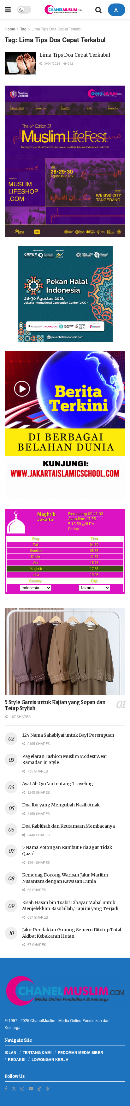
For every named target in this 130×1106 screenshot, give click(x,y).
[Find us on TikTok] (39, 1088)
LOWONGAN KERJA (50, 1059)
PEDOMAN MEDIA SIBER (80, 1052)
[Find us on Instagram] (22, 1088)
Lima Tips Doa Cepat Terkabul (58, 28)
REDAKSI (16, 1059)
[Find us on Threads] (48, 1088)
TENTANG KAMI (37, 1052)
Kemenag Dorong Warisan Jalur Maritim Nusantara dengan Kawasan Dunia (65, 878)
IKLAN (10, 1052)
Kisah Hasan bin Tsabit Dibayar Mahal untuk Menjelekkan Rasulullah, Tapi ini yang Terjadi (70, 906)
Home (10, 28)
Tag (23, 28)
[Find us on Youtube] (31, 1088)
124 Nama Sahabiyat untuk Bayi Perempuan (68, 735)
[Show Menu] (8, 9)
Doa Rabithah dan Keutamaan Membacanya (68, 826)
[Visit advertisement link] (65, 161)
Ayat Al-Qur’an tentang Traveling (57, 783)
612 (70, 63)
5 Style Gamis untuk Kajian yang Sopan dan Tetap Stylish (55, 705)
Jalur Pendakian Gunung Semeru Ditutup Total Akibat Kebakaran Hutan (71, 933)
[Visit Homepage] (63, 9)
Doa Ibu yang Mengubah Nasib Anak (61, 805)
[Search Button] (98, 9)
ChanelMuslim (42, 1020)
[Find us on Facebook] (6, 1088)
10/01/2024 (51, 63)
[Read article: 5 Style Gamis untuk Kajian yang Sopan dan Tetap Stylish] (65, 651)
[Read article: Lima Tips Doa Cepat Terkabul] (20, 63)
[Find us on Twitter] (14, 1088)
